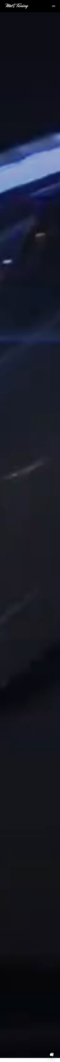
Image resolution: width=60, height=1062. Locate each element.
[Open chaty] (51, 1054)
